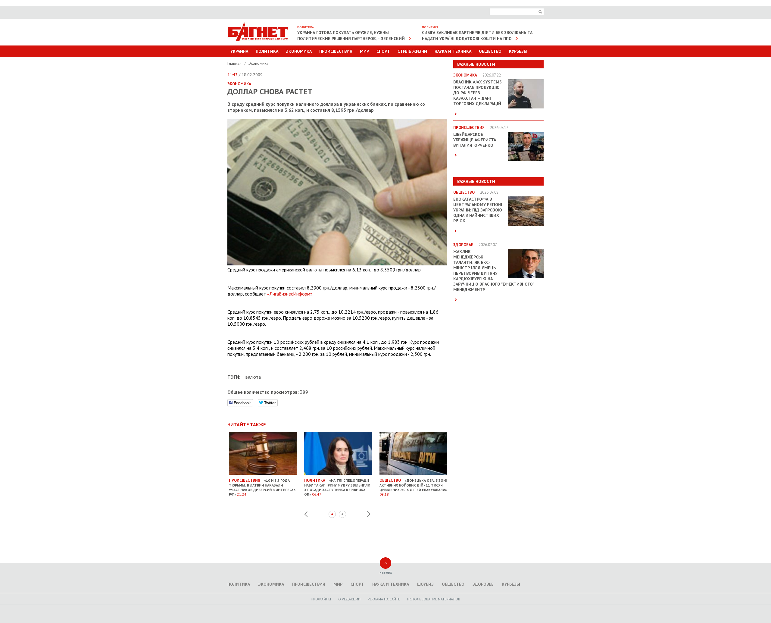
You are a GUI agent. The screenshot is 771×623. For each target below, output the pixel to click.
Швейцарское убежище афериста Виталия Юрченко (474, 140)
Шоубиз (425, 584)
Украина (239, 51)
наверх (385, 572)
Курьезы (518, 51)
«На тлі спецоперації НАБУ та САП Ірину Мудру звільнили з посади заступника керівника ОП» (337, 487)
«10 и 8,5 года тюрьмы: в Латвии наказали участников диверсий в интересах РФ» (262, 487)
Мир (364, 51)
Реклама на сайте (384, 599)
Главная (235, 63)
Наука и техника (453, 51)
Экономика (299, 51)
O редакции (349, 599)
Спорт (383, 51)
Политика (267, 51)
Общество (490, 51)
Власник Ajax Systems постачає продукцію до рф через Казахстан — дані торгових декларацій (477, 92)
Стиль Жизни (412, 51)
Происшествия (335, 51)
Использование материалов (433, 599)
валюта (253, 377)
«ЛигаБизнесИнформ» (290, 294)
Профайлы (321, 599)
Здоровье (483, 584)
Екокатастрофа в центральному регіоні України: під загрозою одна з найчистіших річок (477, 210)
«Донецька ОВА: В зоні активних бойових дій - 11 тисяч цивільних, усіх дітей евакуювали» (413, 487)
